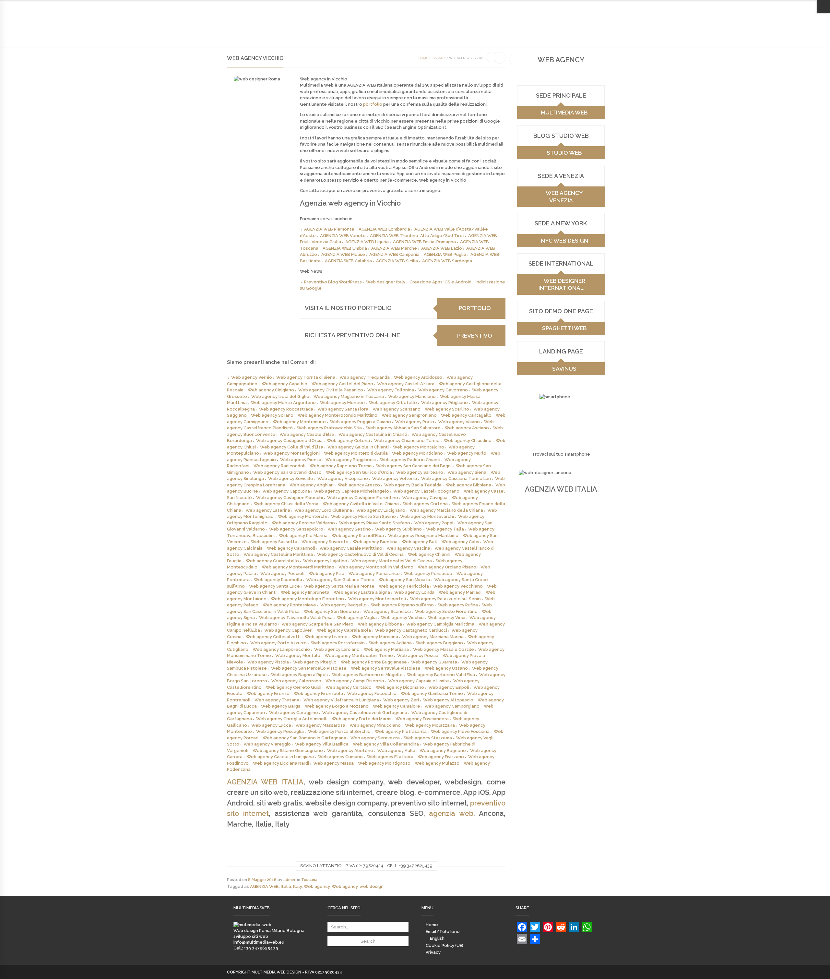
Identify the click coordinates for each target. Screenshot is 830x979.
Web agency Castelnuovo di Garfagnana (364, 712)
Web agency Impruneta (305, 592)
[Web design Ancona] (252, 924)
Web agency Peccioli (282, 573)
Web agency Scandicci (387, 611)
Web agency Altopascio (448, 700)
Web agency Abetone (350, 750)
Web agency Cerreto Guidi (293, 687)
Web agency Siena (466, 472)
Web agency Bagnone (443, 750)
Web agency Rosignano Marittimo (423, 535)
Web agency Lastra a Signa (362, 592)
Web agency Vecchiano (458, 586)
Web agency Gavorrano (443, 390)
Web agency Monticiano (417, 453)
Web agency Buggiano (439, 642)
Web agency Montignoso (384, 763)
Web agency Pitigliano (444, 402)
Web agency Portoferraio (338, 642)
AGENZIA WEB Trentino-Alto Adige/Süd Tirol (417, 235)
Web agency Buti (419, 541)
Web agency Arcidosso (418, 377)
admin (289, 880)
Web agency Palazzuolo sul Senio (445, 598)
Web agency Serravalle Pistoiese (386, 668)
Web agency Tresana (277, 700)
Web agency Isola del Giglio (280, 396)
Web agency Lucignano (380, 510)
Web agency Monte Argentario (283, 402)
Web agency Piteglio (315, 662)
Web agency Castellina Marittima (278, 554)
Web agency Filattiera (390, 756)
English (534, 6)
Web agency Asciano (467, 427)
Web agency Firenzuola (318, 693)
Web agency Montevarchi (427, 516)
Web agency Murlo (466, 453)
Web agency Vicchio (402, 617)
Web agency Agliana (390, 642)
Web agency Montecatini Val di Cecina (391, 560)
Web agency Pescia (417, 655)
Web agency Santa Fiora (342, 409)
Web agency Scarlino (447, 409)
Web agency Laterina (267, 510)
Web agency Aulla (396, 750)
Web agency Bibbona (380, 624)
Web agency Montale (297, 655)
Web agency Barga (281, 706)
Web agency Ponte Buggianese (374, 662)
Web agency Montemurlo (299, 421)
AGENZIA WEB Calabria (348, 260)
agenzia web (451, 813)
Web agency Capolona (286, 491)
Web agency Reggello (343, 605)
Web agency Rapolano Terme (341, 465)
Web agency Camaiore (396, 706)
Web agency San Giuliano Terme (340, 579)
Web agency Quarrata (434, 662)
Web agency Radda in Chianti (410, 459)
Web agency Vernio (251, 377)
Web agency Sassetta (274, 541)
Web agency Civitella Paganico (330, 390)
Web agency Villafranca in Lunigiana (341, 700)
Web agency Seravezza (375, 737)
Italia (286, 886)
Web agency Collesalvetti (273, 636)
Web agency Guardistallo (272, 560)
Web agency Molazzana (430, 725)
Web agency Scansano (397, 409)
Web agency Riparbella (278, 579)
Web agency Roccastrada (286, 409)
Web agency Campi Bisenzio (355, 680)
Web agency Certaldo (349, 687)
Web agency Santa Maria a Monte (339, 586)
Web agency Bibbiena (468, 485)
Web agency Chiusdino (468, 440)
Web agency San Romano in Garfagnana (304, 737)
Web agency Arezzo (359, 485)
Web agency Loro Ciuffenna (323, 510)
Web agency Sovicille (290, 478)
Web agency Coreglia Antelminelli (291, 718)
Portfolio (321, 30)
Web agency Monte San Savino (363, 516)
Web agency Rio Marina (303, 535)
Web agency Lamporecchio (281, 649)
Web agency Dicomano (400, 687)
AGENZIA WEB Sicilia (397, 260)
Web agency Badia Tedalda (413, 485)
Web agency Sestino (349, 529)
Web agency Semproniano (409, 415)
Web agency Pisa (326, 573)
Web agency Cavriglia (424, 497)
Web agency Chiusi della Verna (286, 503)
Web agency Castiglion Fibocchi (289, 497)
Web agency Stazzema (428, 737)
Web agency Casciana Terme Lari (456, 478)
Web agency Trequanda (364, 377)
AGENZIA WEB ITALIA (265, 782)
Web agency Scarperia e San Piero (317, 624)
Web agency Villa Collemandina (386, 744)
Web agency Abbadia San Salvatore (403, 427)
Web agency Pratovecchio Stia (329, 427)
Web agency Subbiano (398, 529)
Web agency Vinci (446, 617)
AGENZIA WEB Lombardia (384, 229)
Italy (297, 886)
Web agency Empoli (448, 687)
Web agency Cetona (348, 440)
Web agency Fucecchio (372, 693)
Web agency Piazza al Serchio (339, 731)
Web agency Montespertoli (377, 598)
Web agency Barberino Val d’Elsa (441, 674)
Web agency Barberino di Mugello (367, 674)
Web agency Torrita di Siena (305, 377)
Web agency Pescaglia (280, 731)
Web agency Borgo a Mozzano (337, 706)
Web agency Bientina (375, 541)
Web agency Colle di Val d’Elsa (291, 447)
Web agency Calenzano (296, 680)
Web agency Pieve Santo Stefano (374, 522)
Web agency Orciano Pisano (447, 567)
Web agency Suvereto (325, 541)
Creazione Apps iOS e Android (440, 282)
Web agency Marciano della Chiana (446, 510)
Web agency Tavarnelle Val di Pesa (296, 617)
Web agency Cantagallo (466, 415)
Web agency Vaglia (357, 617)
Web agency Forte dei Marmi (361, 718)
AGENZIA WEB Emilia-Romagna (424, 241)
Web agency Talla (445, 529)
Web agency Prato (414, 421)
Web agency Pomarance (374, 573)
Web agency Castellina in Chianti (372, 434)
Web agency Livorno (326, 636)
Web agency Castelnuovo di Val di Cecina (360, 554)
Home (475, 6)
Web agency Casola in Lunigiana (280, 756)
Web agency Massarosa (320, 725)
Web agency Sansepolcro (296, 529)
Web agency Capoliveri (288, 630)
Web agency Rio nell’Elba (358, 535)
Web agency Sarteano (419, 472)
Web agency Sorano (272, 415)
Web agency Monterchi (302, 516)
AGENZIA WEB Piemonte (329, 229)
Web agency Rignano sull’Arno (402, 605)
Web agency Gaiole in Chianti (358, 447)
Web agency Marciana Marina (433, 636)
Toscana (438, 58)
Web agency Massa (333, 763)
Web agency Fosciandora (422, 718)
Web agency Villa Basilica (322, 744)
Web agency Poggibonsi (351, 459)
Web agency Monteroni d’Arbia (356, 453)
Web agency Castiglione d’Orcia (289, 440)
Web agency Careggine (293, 712)
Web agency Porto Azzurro (278, 642)
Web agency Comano (340, 756)
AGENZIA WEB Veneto (343, 235)
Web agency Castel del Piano (342, 383)
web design (372, 886)
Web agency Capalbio (284, 383)
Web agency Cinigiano (271, 390)
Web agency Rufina (458, 605)
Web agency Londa (414, 592)
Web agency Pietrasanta (401, 731)
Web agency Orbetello (393, 402)
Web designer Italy (385, 282)
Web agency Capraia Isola (344, 630)
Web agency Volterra (394, 478)
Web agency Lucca (271, 725)
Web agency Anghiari (312, 485)
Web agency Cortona (425, 503)
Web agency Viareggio (267, 744)
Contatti (349, 30)
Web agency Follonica (390, 390)
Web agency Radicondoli (279, 465)
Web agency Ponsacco (428, 573)
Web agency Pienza (300, 459)
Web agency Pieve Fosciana (460, 731)
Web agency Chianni (429, 554)
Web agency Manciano (412, 396)
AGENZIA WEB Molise (343, 254)
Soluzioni (292, 30)
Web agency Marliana (386, 649)
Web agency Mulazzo (437, 763)
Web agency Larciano (337, 649)
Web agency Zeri (401, 700)
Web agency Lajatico (325, 560)
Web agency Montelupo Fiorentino (307, 598)
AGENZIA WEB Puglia (445, 254)
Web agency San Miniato (404, 579)
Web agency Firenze (268, 693)
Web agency (317, 886)
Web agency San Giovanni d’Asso (287, 472)
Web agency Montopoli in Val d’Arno (375, 567)
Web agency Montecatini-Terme (359, 655)
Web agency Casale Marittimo (350, 548)
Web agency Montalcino (418, 447)
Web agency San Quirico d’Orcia (359, 472)
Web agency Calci (460, 541)
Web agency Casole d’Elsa (306, 434)
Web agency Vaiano (459, 421)
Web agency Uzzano (446, 668)
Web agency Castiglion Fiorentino (362, 497)
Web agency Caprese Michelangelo (351, 491)
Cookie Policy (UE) (565, 6)
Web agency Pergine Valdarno (303, 522)
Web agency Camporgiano (452, 706)
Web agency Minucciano (375, 725)
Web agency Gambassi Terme (432, 693)
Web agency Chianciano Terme (407, 440)
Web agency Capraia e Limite (418, 680)
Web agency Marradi (460, 592)
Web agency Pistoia (268, 662)
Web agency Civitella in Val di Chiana (361, 503)
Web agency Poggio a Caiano (360, 421)
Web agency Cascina (408, 548)
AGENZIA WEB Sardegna (447, 260)
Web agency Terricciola (404, 586)
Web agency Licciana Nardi (281, 763)
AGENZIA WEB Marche (394, 248)
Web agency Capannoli (291, 548)
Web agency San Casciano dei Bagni (414, 465)
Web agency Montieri (342, 402)
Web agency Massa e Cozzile (443, 649)
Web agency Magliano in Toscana (349, 396)
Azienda (266, 30)
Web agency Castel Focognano (426, 491)
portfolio (372, 104)
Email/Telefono (502, 6)
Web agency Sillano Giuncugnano (288, 750)
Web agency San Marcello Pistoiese (309, 668)
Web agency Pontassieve (289, 605)
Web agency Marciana (375, 636)
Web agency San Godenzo (331, 611)
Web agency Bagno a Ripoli (299, 674)
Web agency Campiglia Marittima (440, 624)
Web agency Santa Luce (274, 586)
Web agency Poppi (433, 522)
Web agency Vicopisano (342, 478)
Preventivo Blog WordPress (333, 282)
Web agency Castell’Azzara (405, 383)
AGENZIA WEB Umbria (345, 248)
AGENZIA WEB (264, 886)
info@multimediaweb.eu (258, 942)
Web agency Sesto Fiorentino (446, 611)
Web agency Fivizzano (441, 756)
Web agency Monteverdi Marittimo (298, 567)
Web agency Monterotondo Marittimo (337, 415)
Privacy (595, 6)
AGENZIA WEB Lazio (441, 248)
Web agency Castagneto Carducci (411, 630)
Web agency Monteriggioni (291, 453)
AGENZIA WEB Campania (394, 254)
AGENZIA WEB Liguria (367, 241)
